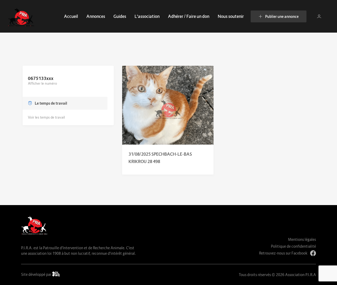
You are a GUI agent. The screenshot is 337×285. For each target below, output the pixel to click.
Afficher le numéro (42, 83)
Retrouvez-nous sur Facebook (283, 253)
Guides (119, 16)
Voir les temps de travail (46, 117)
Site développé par (36, 274)
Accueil (71, 16)
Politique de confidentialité (293, 246)
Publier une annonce (282, 16)
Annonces (95, 16)
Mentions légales (302, 239)
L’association (147, 16)
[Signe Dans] (319, 16)
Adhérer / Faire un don (188, 16)
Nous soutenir (231, 16)
